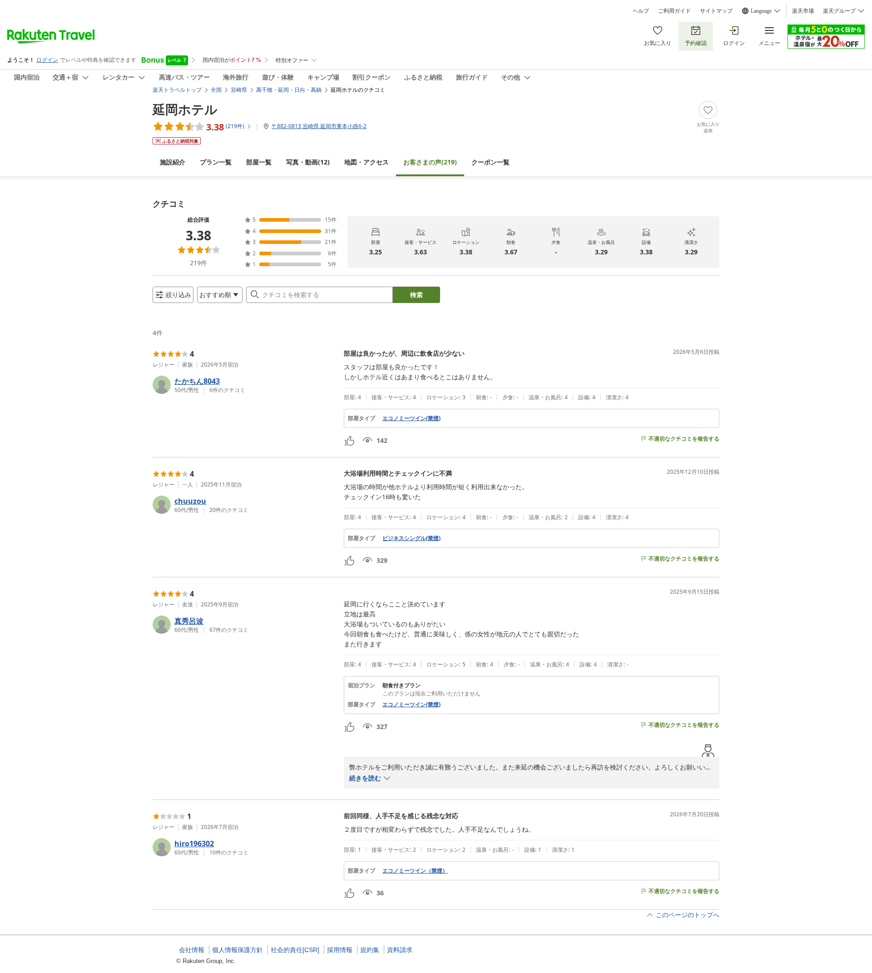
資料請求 (399, 949)
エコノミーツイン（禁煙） (415, 870)
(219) (430, 162)
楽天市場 (803, 11)
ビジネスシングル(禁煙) (411, 538)
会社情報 (191, 949)
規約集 (369, 949)
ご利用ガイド (674, 11)
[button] (245, 385)
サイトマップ (716, 11)
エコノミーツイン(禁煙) (411, 418)
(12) (308, 162)
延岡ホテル (185, 109)
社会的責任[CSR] (295, 949)
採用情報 (339, 949)
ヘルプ (641, 11)
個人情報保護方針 (237, 949)
